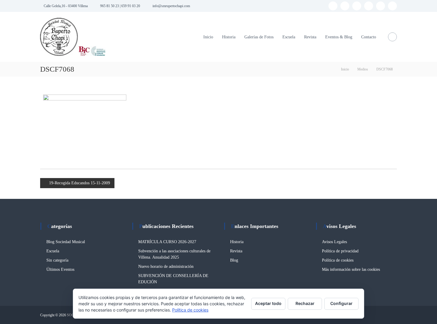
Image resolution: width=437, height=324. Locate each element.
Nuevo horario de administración (166, 266)
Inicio (208, 37)
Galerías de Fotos (258, 37)
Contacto (368, 37)
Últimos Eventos (60, 269)
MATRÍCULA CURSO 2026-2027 (167, 242)
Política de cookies (337, 260)
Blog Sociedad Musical (65, 242)
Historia (228, 37)
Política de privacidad (340, 251)
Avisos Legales (334, 242)
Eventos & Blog (338, 37)
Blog (234, 260)
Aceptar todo (268, 303)
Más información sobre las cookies (351, 269)
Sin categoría (57, 260)
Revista (310, 37)
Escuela (288, 37)
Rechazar (305, 303)
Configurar (341, 303)
